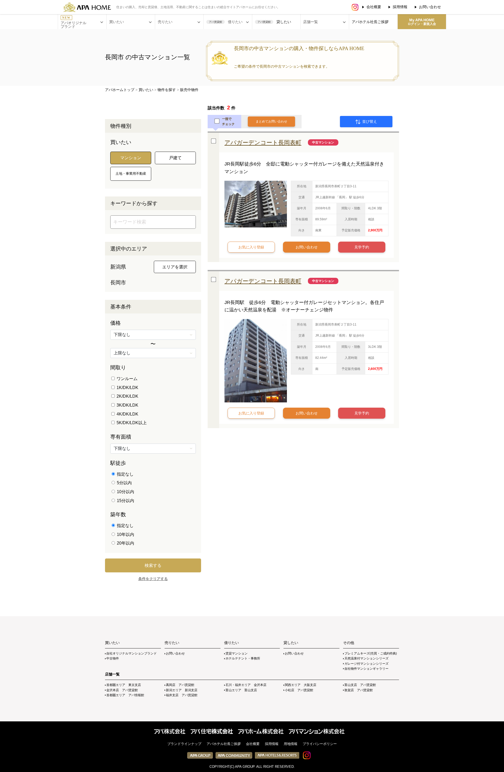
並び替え (369, 121)
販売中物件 (189, 90)
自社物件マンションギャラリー (366, 668)
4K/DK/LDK (127, 414)
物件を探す (167, 90)
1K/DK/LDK (127, 387)
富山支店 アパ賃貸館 (360, 685)
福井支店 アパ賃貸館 (181, 695)
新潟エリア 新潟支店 (181, 690)
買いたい (146, 90)
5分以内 (124, 483)
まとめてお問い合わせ (271, 121)
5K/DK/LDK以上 (131, 422)
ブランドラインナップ (184, 744)
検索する (153, 565)
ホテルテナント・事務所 (242, 658)
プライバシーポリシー (320, 744)
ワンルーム (127, 378)
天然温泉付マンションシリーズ (366, 658)
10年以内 (125, 534)
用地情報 (290, 744)
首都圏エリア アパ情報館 (125, 695)
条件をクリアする (153, 579)
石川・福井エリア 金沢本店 (245, 685)
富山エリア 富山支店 (241, 690)
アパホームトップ (119, 90)
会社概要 (373, 7)
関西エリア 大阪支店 (300, 685)
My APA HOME (422, 22)
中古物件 (112, 658)
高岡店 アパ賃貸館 (180, 685)
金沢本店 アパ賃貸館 (122, 690)
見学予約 (361, 247)
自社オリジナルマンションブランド (131, 653)
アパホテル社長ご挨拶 (370, 22)
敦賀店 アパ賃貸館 (358, 690)
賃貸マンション (236, 653)
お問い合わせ (430, 7)
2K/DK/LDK (127, 396)
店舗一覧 (112, 674)
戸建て (175, 158)
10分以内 (125, 491)
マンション (130, 158)
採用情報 (400, 7)
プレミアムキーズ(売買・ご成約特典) (370, 653)
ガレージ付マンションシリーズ (366, 663)
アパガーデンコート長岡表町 (262, 142)
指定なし (125, 474)
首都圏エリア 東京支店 (123, 685)
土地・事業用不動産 (131, 173)
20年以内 (125, 543)
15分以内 (125, 500)
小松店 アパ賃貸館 (299, 690)
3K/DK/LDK (127, 405)
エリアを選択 (174, 267)
